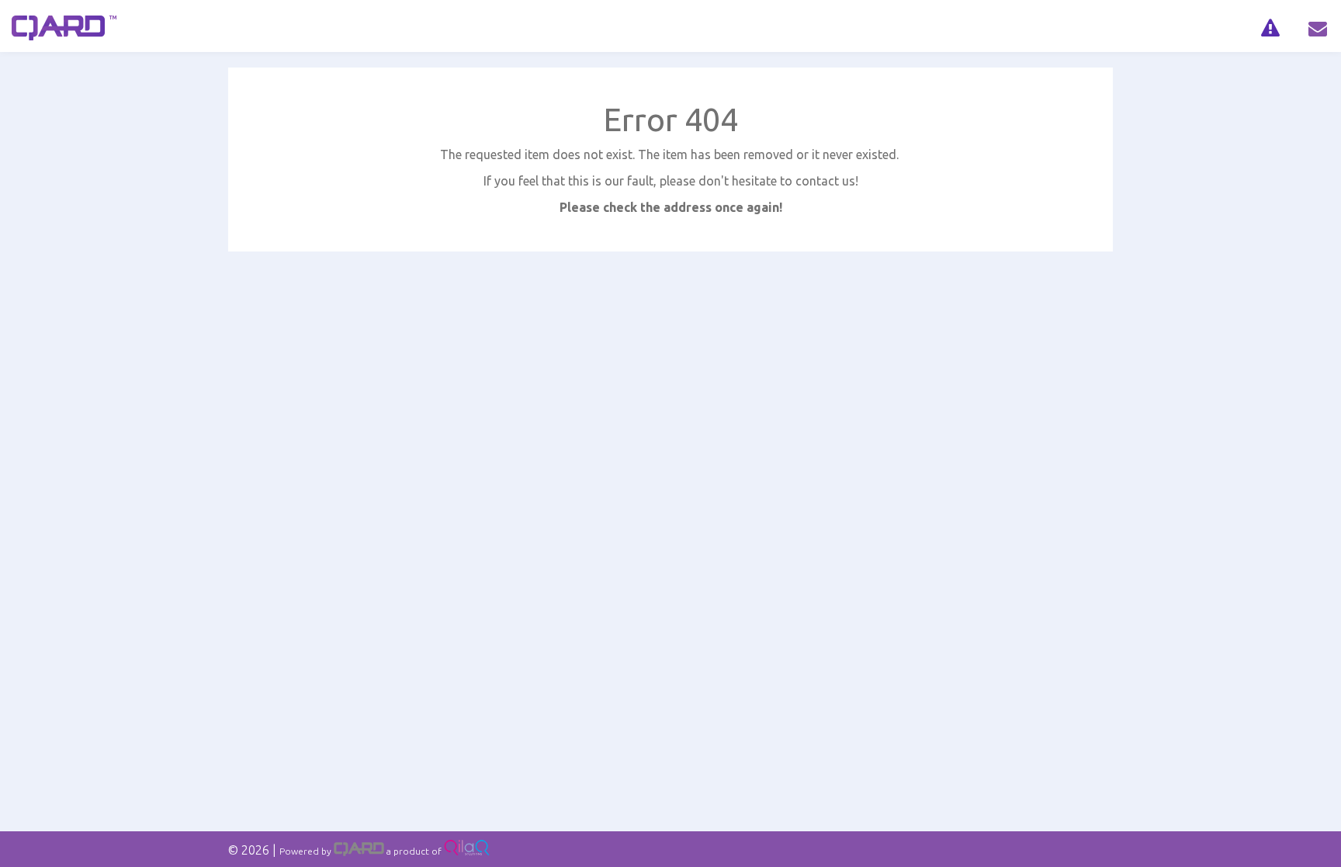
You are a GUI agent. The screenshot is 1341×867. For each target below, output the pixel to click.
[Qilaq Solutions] (467, 851)
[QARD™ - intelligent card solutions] (359, 851)
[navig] (1270, 26)
